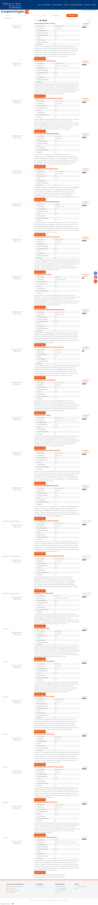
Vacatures (87, 5)
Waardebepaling (60, 890)
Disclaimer (59, 900)
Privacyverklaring (65, 900)
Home (40, 5)
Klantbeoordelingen (76, 5)
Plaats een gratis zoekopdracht (57, 874)
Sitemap (54, 900)
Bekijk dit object (40, 58)
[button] (40, 20)
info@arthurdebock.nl (13, 890)
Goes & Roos (37, 900)
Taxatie (58, 892)
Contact (93, 5)
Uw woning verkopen (61, 888)
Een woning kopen (60, 886)
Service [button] (66, 5)
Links (76, 888)
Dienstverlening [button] (57, 5)
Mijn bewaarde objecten (89, 10)
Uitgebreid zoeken (8, 18)
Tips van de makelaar (80, 886)
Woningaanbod (41, 886)
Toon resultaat (72, 15)
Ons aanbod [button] (46, 5)
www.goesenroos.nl (43, 877)
